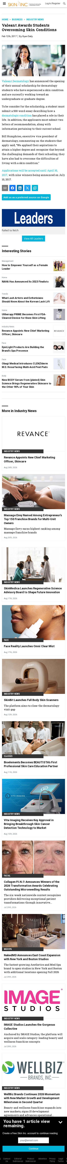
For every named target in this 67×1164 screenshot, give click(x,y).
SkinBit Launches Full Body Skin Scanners (31, 700)
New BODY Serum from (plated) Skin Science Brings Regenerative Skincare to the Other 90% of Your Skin (26, 383)
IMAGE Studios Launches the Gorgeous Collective (29, 1026)
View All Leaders (33, 238)
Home (5, 19)
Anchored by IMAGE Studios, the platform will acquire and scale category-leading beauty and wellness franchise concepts (33, 1038)
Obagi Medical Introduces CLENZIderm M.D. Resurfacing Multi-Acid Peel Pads (25, 365)
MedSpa (8, 949)
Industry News (35, 19)
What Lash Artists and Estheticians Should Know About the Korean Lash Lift (26, 300)
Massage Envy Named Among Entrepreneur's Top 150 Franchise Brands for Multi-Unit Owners (33, 519)
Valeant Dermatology (15, 81)
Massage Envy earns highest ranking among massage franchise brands (32, 530)
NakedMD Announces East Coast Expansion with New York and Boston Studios (32, 957)
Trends (5, 294)
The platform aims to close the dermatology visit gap (31, 707)
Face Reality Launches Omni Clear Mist (29, 646)
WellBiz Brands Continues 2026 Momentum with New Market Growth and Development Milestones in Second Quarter (32, 1098)
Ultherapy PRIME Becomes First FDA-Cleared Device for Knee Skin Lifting (24, 316)
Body (4, 376)
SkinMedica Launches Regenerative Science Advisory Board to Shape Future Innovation (33, 590)
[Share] (12, 188)
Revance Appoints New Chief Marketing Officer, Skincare (25, 332)
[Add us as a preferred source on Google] (35, 188)
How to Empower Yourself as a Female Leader (25, 267)
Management (7, 261)
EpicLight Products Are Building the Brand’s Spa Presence (23, 349)
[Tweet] (27, 188)
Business (17, 19)
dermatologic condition (17, 115)
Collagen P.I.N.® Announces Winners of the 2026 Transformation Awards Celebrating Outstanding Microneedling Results (31, 885)
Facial (7, 875)
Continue (33, 1148)
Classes (8, 756)
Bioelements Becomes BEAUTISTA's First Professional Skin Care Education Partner (31, 764)
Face (4, 343)
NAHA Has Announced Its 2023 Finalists (25, 281)
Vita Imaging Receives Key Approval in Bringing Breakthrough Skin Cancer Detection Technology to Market (29, 823)
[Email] (5, 188)
